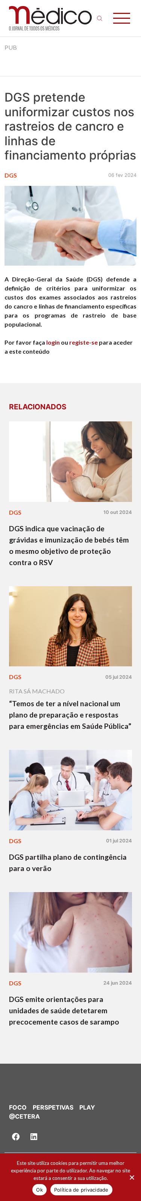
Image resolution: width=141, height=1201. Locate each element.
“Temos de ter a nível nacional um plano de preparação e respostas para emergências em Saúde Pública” (70, 714)
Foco (18, 1107)
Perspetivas (53, 1107)
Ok (39, 1190)
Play (87, 1107)
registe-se (83, 342)
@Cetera (24, 1116)
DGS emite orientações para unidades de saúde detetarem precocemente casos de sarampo (64, 1010)
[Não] (131, 1177)
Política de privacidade (81, 1190)
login (53, 342)
